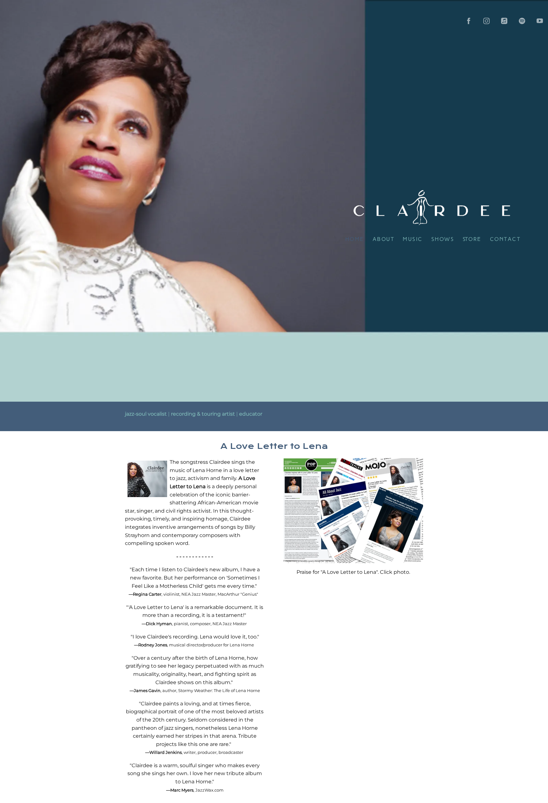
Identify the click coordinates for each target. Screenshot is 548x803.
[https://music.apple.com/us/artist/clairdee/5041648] (504, 21)
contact (505, 239)
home (354, 239)
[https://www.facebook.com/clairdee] (469, 21)
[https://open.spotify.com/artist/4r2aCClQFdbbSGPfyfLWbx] (522, 21)
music (413, 239)
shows (442, 239)
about (384, 239)
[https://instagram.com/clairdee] (486, 21)
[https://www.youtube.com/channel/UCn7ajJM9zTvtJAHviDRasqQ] (540, 21)
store (472, 239)
